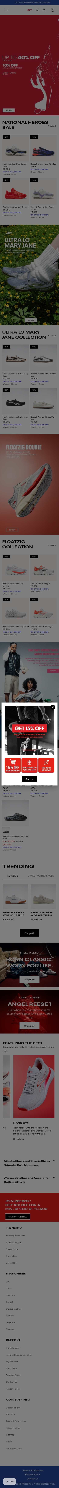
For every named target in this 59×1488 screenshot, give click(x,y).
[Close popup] (52, 707)
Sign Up (29, 779)
